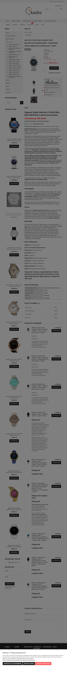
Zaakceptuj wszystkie (43, 663)
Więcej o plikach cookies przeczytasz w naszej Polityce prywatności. (19, 660)
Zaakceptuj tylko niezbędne (12, 663)
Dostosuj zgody (29, 663)
